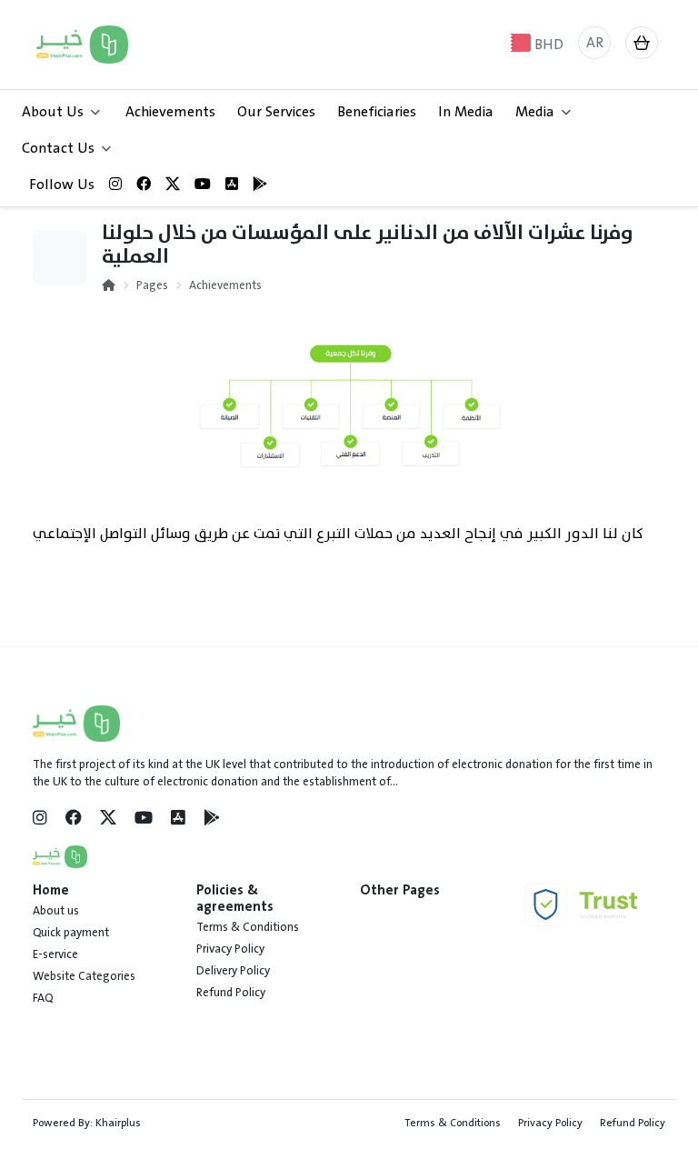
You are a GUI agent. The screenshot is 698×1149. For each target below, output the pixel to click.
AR (594, 43)
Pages (152, 285)
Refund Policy (230, 993)
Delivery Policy (233, 971)
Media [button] (534, 112)
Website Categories (84, 976)
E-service (55, 954)
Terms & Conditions (247, 927)
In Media (466, 112)
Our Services (276, 112)
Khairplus (118, 1123)
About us (56, 911)
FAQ (43, 998)
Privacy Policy (230, 949)
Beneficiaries (376, 112)
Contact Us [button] (58, 148)
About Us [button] (53, 112)
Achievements (170, 112)
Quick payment (71, 933)
